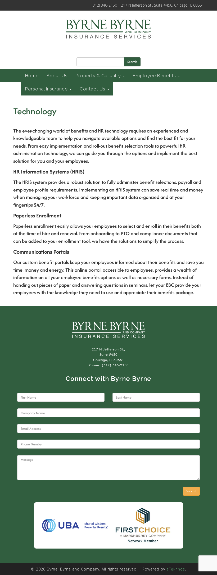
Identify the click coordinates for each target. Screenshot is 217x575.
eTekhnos (175, 569)
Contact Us (93, 89)
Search (132, 61)
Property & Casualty (98, 75)
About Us (57, 75)
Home (32, 75)
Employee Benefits (155, 75)
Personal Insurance (47, 89)
